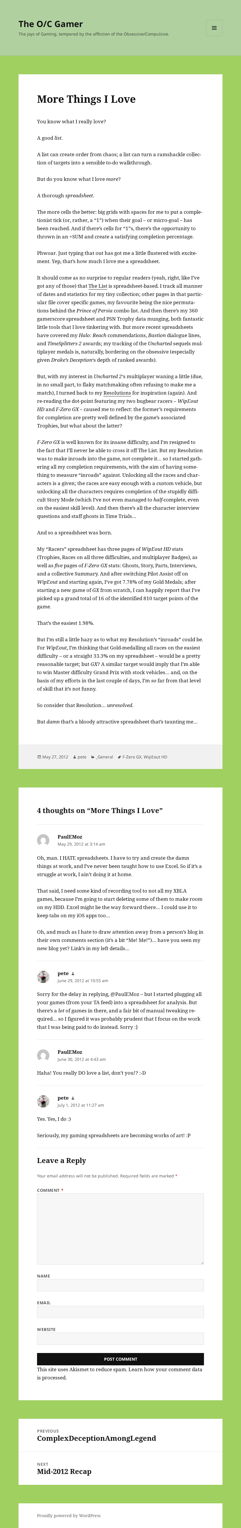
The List (97, 285)
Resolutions (117, 392)
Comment (50, 1190)
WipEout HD (155, 757)
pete (82, 757)
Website (46, 1329)
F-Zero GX (132, 757)
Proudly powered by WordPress (69, 1515)
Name (43, 1276)
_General (104, 757)
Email (44, 1302)
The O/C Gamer (51, 23)
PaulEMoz (70, 836)
